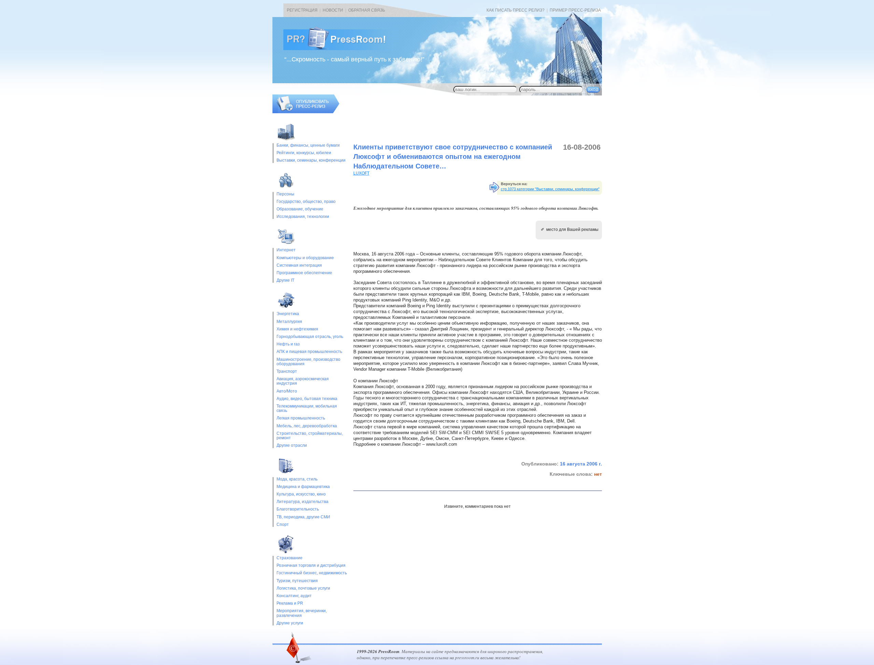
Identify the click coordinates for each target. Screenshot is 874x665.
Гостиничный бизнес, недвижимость (312, 573)
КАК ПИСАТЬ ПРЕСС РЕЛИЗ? (516, 10)
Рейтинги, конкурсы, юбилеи (304, 153)
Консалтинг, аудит (294, 596)
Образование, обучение (300, 209)
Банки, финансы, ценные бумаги (308, 145)
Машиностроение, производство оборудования (308, 361)
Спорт (283, 524)
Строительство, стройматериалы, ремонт (310, 435)
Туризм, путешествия (297, 581)
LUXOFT (361, 173)
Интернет (286, 250)
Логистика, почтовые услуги (303, 588)
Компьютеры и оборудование (305, 258)
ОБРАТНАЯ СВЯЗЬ (366, 10)
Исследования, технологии (303, 217)
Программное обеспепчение (304, 273)
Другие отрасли (292, 445)
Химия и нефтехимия (297, 329)
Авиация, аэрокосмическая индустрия (303, 381)
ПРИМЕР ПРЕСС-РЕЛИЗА (575, 10)
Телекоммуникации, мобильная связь (307, 408)
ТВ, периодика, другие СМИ (303, 517)
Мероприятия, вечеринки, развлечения (302, 613)
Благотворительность (298, 509)
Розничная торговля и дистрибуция (311, 565)
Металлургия (289, 322)
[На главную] (340, 48)
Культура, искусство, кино (301, 494)
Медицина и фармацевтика (303, 487)
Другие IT (285, 280)
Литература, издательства (302, 502)
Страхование (289, 558)
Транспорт (287, 371)
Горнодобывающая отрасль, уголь (310, 337)
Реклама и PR (290, 603)
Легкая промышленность (301, 418)
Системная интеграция (299, 265)
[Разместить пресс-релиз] (305, 111)
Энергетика (288, 314)
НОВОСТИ (333, 10)
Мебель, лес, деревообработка (307, 426)
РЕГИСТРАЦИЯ (302, 10)
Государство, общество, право (306, 202)
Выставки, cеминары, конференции (311, 160)
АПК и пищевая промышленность (309, 352)
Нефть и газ (288, 344)
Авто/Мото (287, 391)
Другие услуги (290, 623)
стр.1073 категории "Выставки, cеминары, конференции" (550, 189)
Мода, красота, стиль (297, 479)
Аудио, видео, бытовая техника (307, 399)
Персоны (285, 194)
